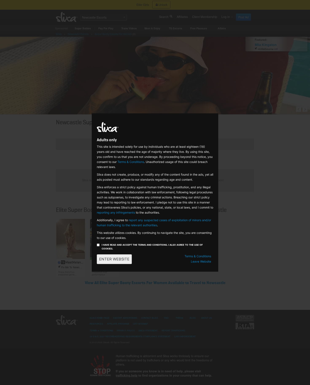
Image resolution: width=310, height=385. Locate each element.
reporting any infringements (116, 212)
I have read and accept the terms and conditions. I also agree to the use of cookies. (152, 246)
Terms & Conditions (130, 162)
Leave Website (201, 261)
